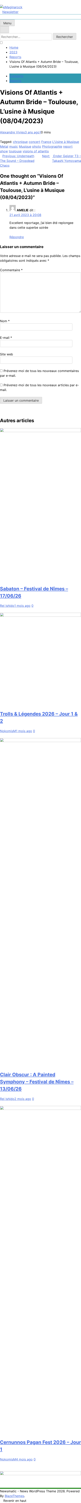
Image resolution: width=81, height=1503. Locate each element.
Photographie (52, 146)
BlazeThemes (14, 1496)
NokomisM (8, 731)
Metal (4, 146)
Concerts (16, 76)
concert (34, 142)
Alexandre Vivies (12, 132)
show (4, 151)
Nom (5, 321)
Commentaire (11, 270)
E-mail (6, 338)
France (46, 142)
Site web (6, 354)
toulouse (15, 151)
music (13, 146)
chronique (20, 142)
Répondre (16, 237)
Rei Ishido (7, 606)
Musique (25, 146)
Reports (15, 81)
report (68, 146)
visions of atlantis (36, 151)
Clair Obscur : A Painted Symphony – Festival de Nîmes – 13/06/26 (37, 1082)
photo (36, 146)
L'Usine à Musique (65, 142)
